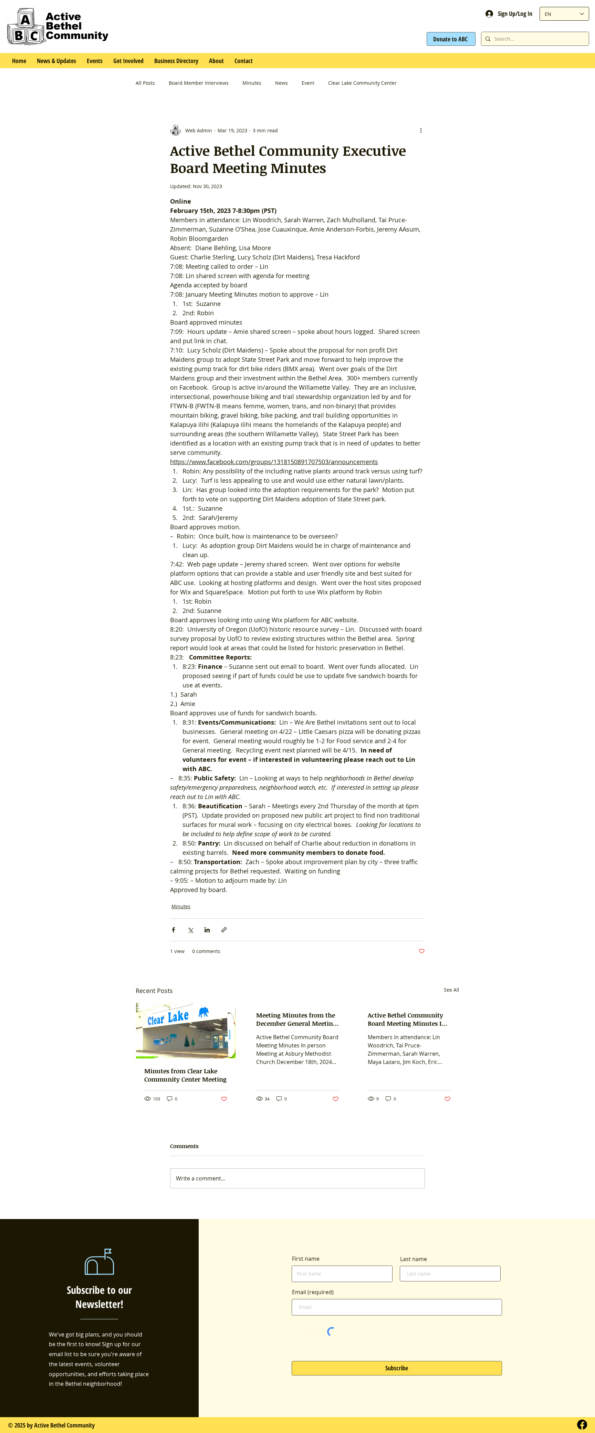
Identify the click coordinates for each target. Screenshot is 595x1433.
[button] (94, 60)
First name (306, 1258)
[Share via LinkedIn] (207, 930)
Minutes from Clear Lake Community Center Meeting (185, 1075)
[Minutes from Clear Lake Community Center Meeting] (186, 1030)
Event (308, 83)
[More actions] (421, 130)
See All (451, 989)
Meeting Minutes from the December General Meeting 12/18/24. (296, 1019)
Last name (413, 1259)
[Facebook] (582, 1425)
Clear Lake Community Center (362, 83)
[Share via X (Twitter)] (190, 930)
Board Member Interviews (199, 83)
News (281, 83)
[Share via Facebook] (173, 930)
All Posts (145, 83)
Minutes (251, 83)
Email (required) (313, 1292)
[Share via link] (224, 930)
